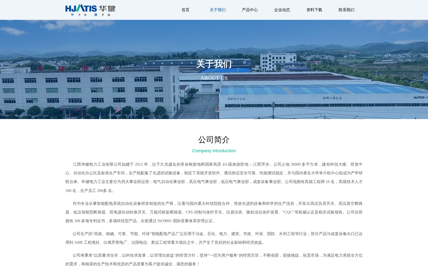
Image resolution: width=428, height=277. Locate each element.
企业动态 (282, 10)
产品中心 (250, 10)
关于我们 (218, 10)
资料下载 (314, 10)
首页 (185, 10)
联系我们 (346, 10)
